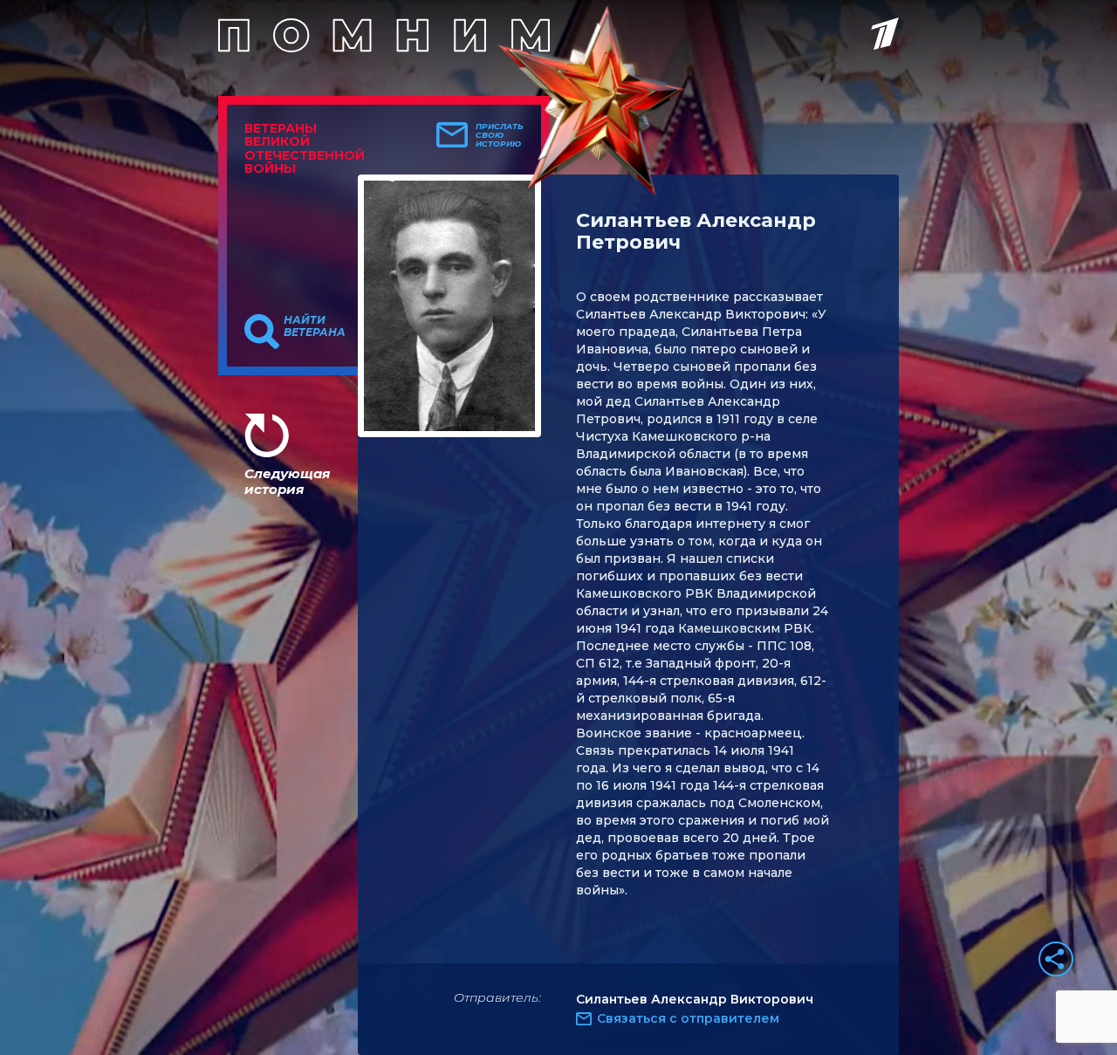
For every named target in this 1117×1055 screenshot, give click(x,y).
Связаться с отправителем (688, 1018)
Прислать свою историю (500, 135)
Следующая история (287, 481)
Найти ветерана (315, 326)
